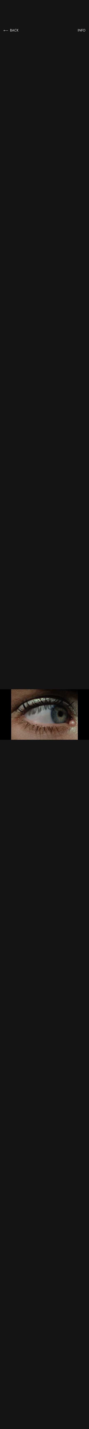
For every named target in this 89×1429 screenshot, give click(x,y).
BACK (14, 30)
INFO (81, 30)
